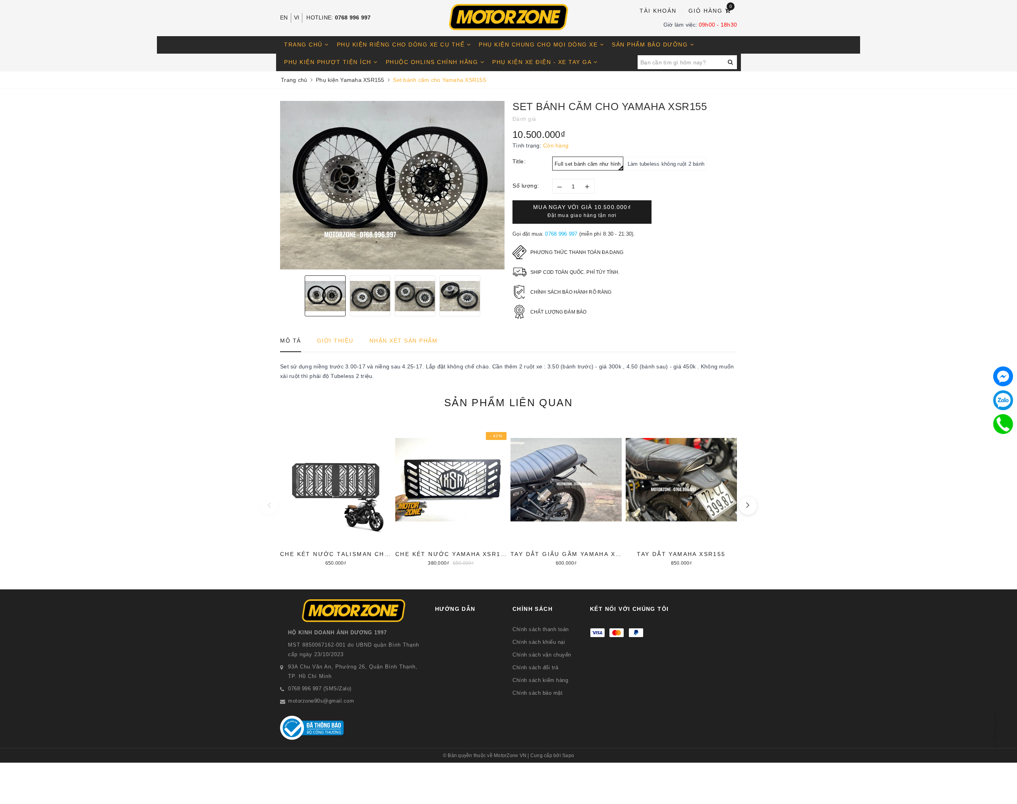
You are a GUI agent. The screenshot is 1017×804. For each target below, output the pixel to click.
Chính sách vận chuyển (541, 655)
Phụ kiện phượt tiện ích (328, 62)
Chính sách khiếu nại (538, 642)
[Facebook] (1003, 376)
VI (297, 17)
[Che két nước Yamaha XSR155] (451, 494)
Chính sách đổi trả (535, 667)
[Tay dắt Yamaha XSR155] (681, 494)
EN (284, 17)
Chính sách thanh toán (540, 629)
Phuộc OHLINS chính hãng (433, 62)
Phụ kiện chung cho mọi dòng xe (539, 44)
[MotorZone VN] (508, 17)
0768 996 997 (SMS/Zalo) (320, 689)
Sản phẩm (508, 403)
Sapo (568, 755)
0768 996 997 (353, 17)
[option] (392, 185)
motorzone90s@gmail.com (321, 701)
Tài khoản (658, 11)
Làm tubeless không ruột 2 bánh (666, 164)
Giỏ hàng (710, 10)
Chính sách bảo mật (537, 693)
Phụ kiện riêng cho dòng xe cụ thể (402, 44)
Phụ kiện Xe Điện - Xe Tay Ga (543, 62)
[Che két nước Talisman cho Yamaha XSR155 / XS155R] (335, 494)
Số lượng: (525, 185)
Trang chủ (304, 44)
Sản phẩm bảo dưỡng (651, 44)
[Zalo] (1003, 400)
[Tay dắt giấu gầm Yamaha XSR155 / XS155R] (566, 494)
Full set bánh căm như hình (588, 164)
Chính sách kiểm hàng (540, 680)
